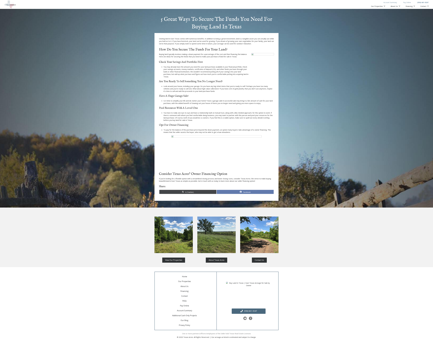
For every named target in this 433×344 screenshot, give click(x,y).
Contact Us (259, 260)
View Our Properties (173, 260)
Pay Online (407, 2)
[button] (249, 311)
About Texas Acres (216, 260)
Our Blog (184, 320)
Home (184, 276)
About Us (394, 6)
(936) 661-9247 (422, 2)
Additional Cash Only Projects (184, 315)
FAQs (184, 301)
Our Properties (377, 6)
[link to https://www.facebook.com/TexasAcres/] (250, 318)
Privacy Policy (184, 325)
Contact (423, 6)
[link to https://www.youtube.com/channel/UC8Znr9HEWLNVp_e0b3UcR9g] (245, 318)
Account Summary (390, 2)
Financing (409, 6)
